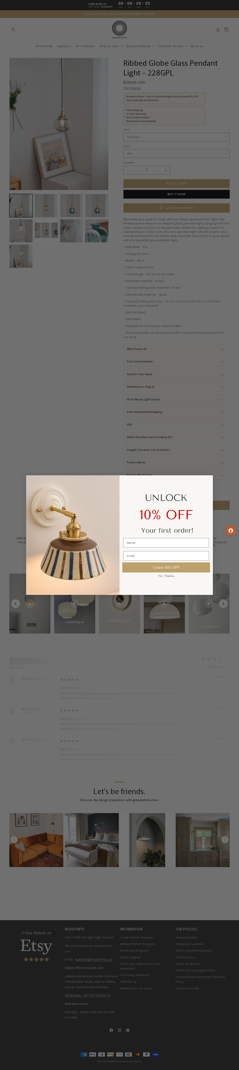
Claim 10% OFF (166, 567)
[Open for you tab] (230, 530)
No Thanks (166, 576)
